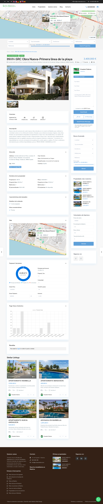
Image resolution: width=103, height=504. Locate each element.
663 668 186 (35, 460)
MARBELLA (12, 377)
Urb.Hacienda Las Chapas (47, 158)
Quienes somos (52, 7)
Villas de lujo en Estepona (15, 483)
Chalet (12, 51)
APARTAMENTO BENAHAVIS (52, 381)
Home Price (12, 287)
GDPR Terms (87, 108)
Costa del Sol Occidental (52, 161)
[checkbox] (74, 108)
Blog (61, 7)
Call (79, 117)
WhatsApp (89, 117)
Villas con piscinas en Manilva (16, 486)
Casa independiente (12, 55)
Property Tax (41, 273)
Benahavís (44, 377)
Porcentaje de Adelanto (80, 224)
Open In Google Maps (15, 167)
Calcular (83, 244)
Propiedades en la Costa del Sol (17, 490)
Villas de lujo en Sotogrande (16, 474)
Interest (40, 293)
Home (8, 51)
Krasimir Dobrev (16, 394)
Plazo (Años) (77, 230)
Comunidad (40, 280)
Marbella (43, 156)
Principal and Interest (43, 268)
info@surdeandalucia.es (38, 462)
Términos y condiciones (77, 501)
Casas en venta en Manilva (15, 488)
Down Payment (13, 293)
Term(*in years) (42, 287)
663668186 (91, 7)
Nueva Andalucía (14, 416)
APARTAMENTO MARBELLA (20, 381)
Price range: (33, 44)
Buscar (84, 168)
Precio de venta (77, 218)
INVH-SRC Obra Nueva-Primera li (59, 16)
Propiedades (41, 7)
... (26, 387)
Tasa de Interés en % (79, 236)
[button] (98, 499)
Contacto (68, 7)
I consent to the (82, 108)
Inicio (33, 7)
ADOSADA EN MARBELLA (51, 420)
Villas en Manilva (13, 481)
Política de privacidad (90, 501)
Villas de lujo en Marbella (15, 493)
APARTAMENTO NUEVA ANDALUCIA (18, 421)
